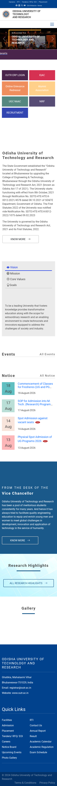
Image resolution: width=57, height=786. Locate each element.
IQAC (42, 75)
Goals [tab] (13, 285)
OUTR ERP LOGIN (15, 75)
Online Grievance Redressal (15, 88)
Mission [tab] (15, 273)
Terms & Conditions (25, 782)
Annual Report (38, 730)
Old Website (32, 6)
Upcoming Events (11, 752)
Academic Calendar (40, 741)
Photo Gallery (9, 757)
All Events (47, 354)
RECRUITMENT (14, 112)
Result (33, 736)
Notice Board (9, 746)
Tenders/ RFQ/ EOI (29, 2)
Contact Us (36, 725)
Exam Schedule (38, 752)
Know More (18, 239)
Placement (43, 2)
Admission (8, 725)
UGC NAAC (15, 101)
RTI (18, 2)
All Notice (47, 375)
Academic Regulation (42, 746)
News (40, 6)
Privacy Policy (47, 782)
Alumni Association (42, 88)
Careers (12, 2)
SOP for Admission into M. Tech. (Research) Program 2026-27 (34, 404)
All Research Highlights (26, 583)
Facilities (7, 720)
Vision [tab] (14, 267)
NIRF (42, 101)
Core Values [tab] (17, 279)
